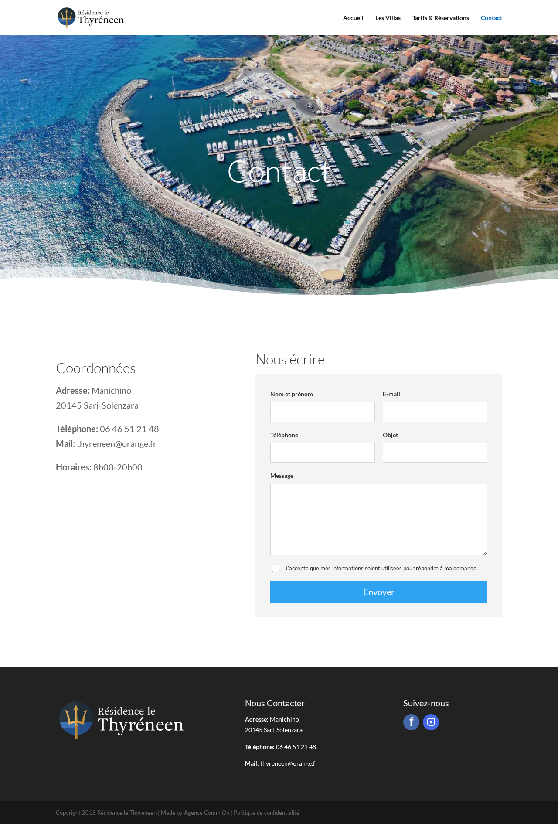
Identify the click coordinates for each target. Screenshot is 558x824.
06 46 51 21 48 (129, 428)
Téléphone (284, 435)
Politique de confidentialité (266, 812)
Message (281, 475)
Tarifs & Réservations (440, 17)
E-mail (391, 394)
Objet (390, 435)
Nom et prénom (291, 394)
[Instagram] (431, 722)
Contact (491, 17)
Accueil (353, 17)
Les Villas (388, 17)
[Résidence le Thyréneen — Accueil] (91, 17)
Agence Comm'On (206, 812)
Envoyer (379, 591)
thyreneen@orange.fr (117, 443)
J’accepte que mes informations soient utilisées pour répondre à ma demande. (381, 568)
